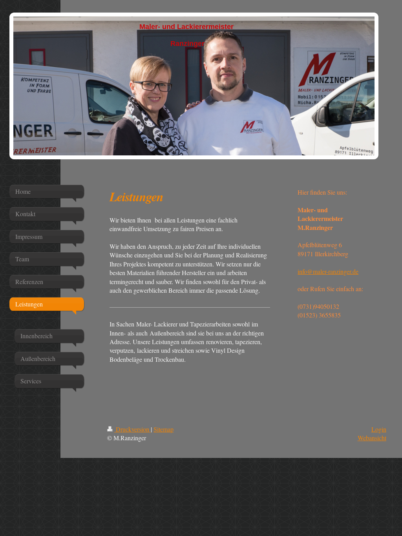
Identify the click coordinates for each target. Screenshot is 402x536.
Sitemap (163, 429)
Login (378, 429)
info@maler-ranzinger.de (328, 271)
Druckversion (132, 429)
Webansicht (372, 438)
